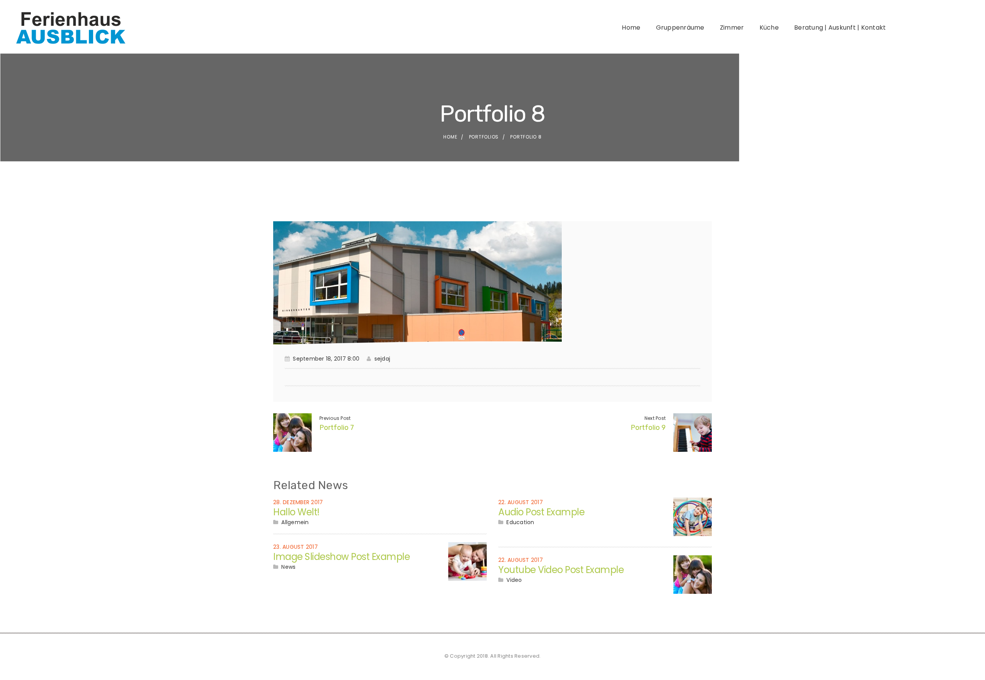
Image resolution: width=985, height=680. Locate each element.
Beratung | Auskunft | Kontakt (840, 27)
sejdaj (382, 359)
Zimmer (732, 27)
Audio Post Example (541, 512)
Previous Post (335, 418)
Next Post (655, 418)
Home (631, 27)
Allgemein (295, 522)
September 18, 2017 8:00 (326, 359)
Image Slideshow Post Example (341, 556)
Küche (769, 27)
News (288, 567)
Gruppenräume (680, 27)
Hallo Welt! (296, 512)
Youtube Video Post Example (561, 569)
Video (514, 580)
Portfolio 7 (336, 427)
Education (520, 522)
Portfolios (484, 137)
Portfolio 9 (648, 427)
